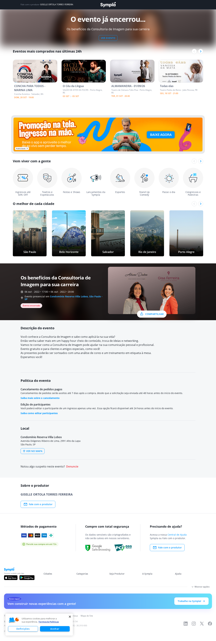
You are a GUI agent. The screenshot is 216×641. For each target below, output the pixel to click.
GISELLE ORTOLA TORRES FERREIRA (56, 4)
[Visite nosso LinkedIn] (186, 624)
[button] (14, 620)
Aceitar (54, 628)
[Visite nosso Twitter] (202, 624)
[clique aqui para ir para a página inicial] (108, 4)
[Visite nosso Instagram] (194, 624)
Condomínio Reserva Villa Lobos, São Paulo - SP (63, 298)
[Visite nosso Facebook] (210, 624)
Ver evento (108, 38)
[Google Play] (26, 577)
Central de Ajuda (177, 534)
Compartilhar (154, 314)
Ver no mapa (34, 451)
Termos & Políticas (48, 621)
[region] (39, 625)
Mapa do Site (87, 615)
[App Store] (11, 577)
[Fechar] (70, 616)
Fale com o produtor (40, 504)
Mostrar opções (202, 586)
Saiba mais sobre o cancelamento (40, 398)
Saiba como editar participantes (39, 413)
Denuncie (72, 466)
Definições (23, 628)
